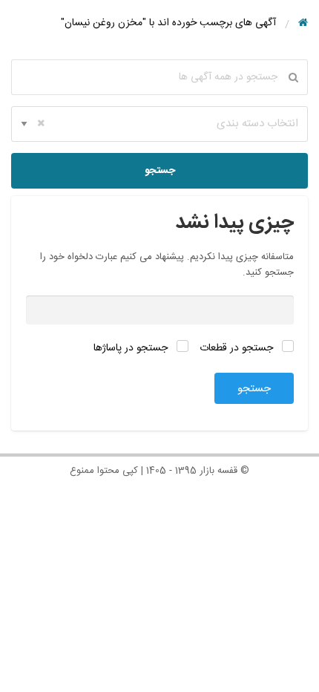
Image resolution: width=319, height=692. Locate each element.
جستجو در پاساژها (132, 348)
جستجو (160, 171)
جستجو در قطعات (238, 348)
